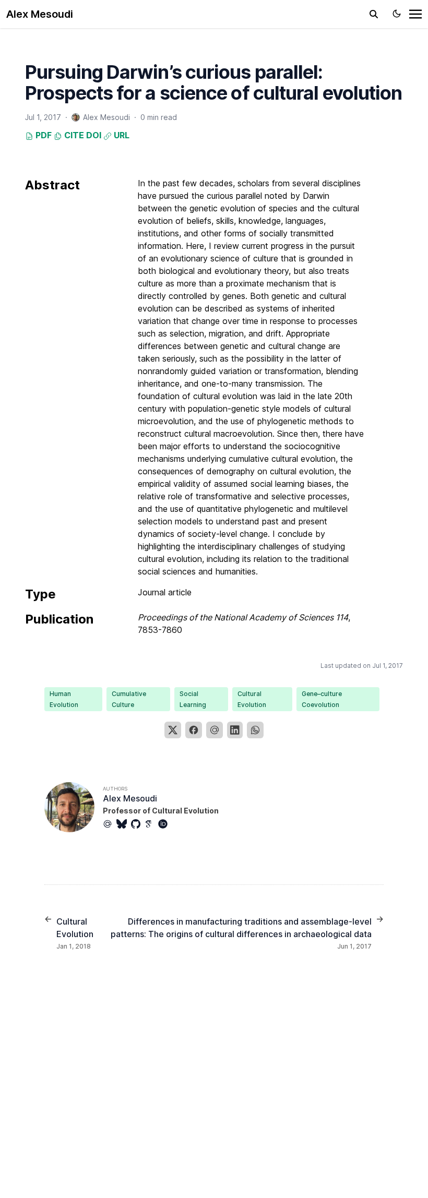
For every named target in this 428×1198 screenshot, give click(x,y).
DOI (93, 135)
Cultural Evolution (251, 699)
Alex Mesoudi (39, 14)
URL (120, 135)
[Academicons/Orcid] (165, 824)
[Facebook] (193, 730)
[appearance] (396, 13)
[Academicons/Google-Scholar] (151, 824)
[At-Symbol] (109, 824)
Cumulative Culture (129, 699)
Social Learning (193, 699)
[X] (172, 730)
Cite (73, 135)
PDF (42, 135)
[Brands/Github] (138, 824)
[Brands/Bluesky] (123, 824)
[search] (373, 14)
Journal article (165, 592)
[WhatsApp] (255, 730)
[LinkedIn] (235, 730)
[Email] (214, 730)
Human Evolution (64, 699)
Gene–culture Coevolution (322, 699)
